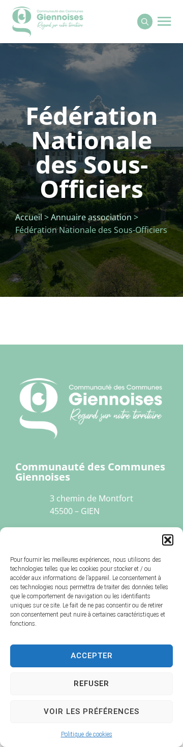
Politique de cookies (86, 734)
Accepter (92, 655)
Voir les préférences (91, 711)
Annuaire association (91, 217)
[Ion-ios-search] (144, 21)
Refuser (91, 683)
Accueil (28, 217)
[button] (168, 540)
